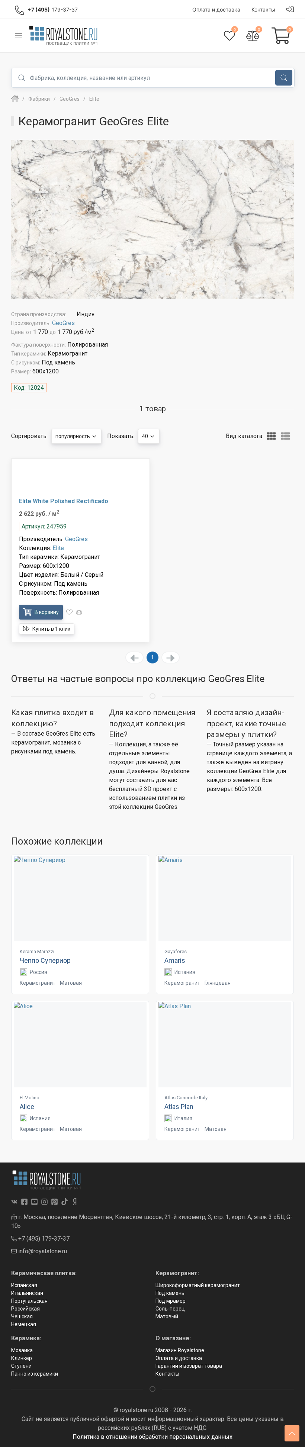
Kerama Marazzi (37, 951)
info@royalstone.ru (42, 1251)
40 (145, 436)
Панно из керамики (34, 1374)
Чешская (22, 1316)
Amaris (174, 960)
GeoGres (63, 323)
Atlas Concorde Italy (186, 1097)
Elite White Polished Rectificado (63, 501)
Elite (58, 548)
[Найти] (283, 78)
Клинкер (21, 1358)
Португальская (29, 1301)
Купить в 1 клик (50, 629)
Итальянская (27, 1293)
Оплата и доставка (178, 1358)
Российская (25, 1309)
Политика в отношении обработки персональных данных (152, 1436)
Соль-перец (170, 1309)
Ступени (21, 1366)
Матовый (166, 1316)
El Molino (29, 1097)
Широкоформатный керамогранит (197, 1285)
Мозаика (22, 1350)
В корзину (46, 612)
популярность (73, 436)
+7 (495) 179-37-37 (43, 1238)
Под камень (169, 1293)
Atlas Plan (178, 1106)
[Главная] (15, 99)
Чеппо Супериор (45, 960)
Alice (27, 1106)
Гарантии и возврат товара (188, 1366)
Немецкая (23, 1324)
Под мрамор (170, 1301)
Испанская (24, 1285)
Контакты (167, 1374)
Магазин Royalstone (179, 1350)
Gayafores (175, 951)
